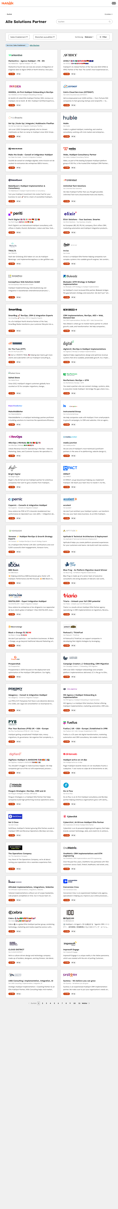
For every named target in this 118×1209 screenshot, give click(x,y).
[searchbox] (84, 21)
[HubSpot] (7, 3)
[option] (18, 37)
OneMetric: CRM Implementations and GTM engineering (82, 854)
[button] (108, 14)
